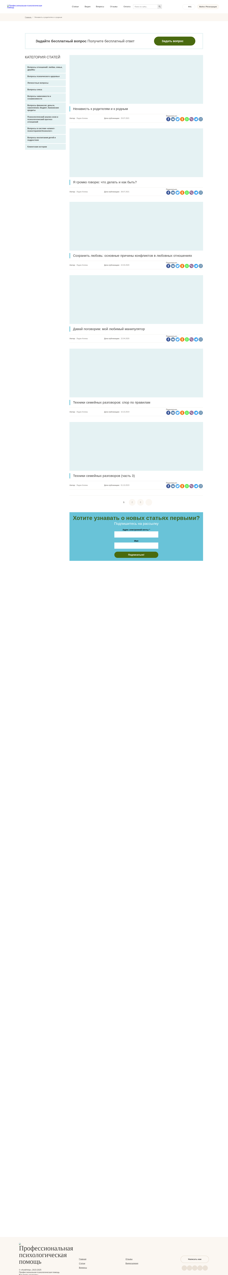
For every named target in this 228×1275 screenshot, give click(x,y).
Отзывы (129, 1259)
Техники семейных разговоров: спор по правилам (111, 402)
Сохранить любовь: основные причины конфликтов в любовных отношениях (132, 255)
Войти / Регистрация (208, 7)
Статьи (82, 1263)
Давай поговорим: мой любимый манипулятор (109, 329)
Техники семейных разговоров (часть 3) (104, 476)
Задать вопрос (172, 41)
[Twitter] (178, 119)
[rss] (200, 1268)
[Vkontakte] (173, 119)
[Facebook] (168, 119)
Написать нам (194, 1259)
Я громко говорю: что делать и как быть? (105, 182)
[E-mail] (205, 1268)
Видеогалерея (132, 1263)
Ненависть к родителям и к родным (100, 109)
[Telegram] (196, 119)
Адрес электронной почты (136, 530)
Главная (28, 17)
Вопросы (83, 1268)
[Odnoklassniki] (182, 119)
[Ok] (194, 1268)
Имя (136, 541)
